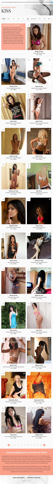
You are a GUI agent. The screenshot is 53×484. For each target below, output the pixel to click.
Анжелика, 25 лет (13, 400)
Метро (44, 18)
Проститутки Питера (26, 481)
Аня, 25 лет (39, 191)
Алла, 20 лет (13, 121)
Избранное (48, 2)
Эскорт (28, 2)
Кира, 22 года (39, 86)
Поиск (44, 2)
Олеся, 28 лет (13, 330)
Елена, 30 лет (39, 156)
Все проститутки (4, 2)
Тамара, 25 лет (39, 435)
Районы (49, 18)
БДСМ (16, 2)
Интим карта (32, 2)
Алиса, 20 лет (13, 260)
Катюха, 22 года (39, 260)
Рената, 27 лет (13, 86)
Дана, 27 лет (39, 121)
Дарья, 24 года (39, 295)
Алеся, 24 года (13, 156)
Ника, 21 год (39, 226)
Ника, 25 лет (13, 435)
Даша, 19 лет (13, 365)
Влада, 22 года (39, 51)
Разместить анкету (39, 2)
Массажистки (20, 2)
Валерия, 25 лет (13, 226)
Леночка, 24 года (13, 191)
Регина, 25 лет (13, 295)
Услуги (39, 18)
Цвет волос (28, 19)
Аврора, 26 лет (39, 365)
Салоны (25, 2)
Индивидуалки (12, 2)
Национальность (34, 18)
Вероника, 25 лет (39, 400)
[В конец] (44, 445)
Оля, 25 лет (39, 330)
